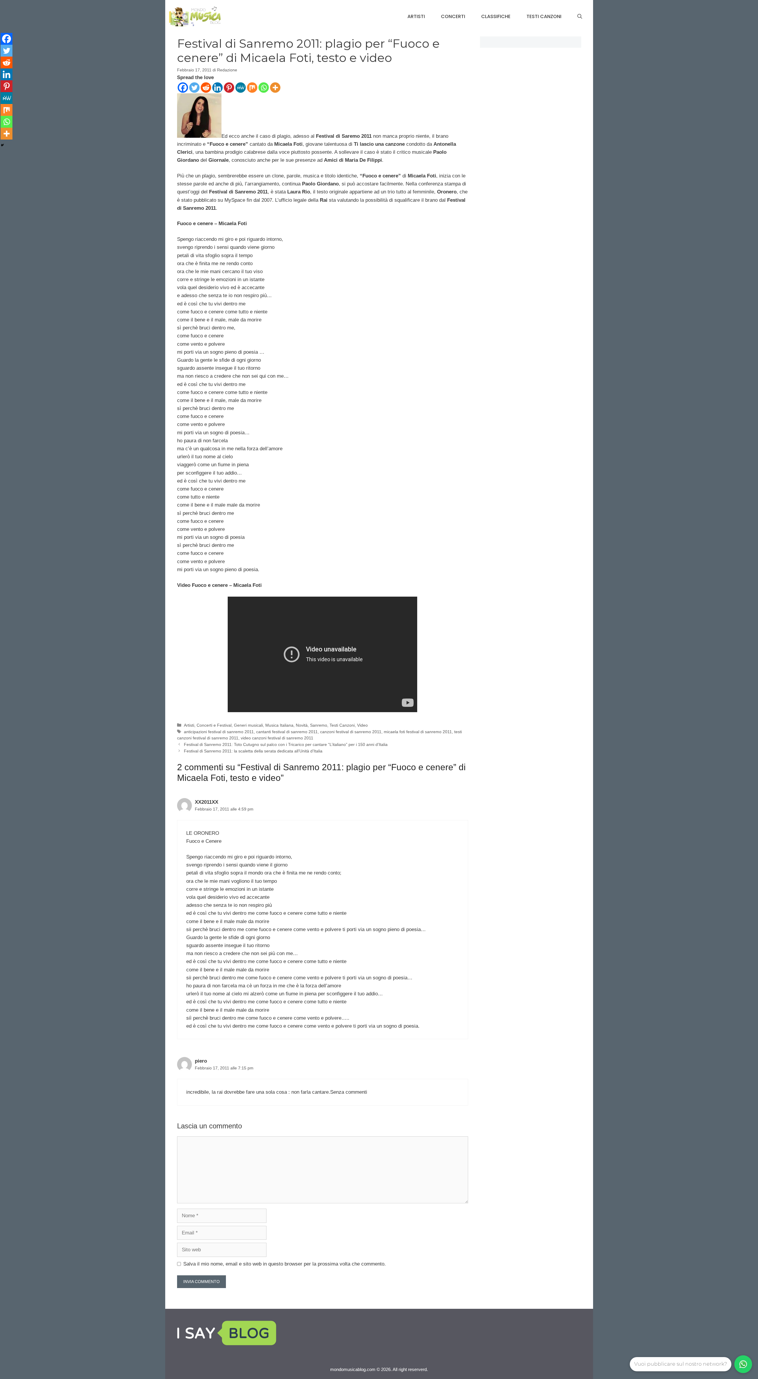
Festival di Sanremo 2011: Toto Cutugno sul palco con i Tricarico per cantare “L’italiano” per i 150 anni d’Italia (286, 744)
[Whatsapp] (263, 87)
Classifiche (495, 16)
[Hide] (2, 145)
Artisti (416, 16)
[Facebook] (183, 87)
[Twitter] (194, 87)
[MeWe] (240, 87)
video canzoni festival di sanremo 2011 (277, 738)
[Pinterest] (229, 87)
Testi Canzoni (543, 16)
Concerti (453, 16)
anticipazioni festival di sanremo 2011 (219, 731)
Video (362, 725)
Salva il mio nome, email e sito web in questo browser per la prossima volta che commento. (284, 1264)
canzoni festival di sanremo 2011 (350, 731)
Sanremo (318, 725)
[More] (275, 87)
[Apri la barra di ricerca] (579, 16)
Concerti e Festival (214, 725)
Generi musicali (248, 725)
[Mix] (252, 87)
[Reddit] (206, 87)
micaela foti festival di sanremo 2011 (418, 731)
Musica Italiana (279, 725)
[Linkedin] (217, 87)
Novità (302, 725)
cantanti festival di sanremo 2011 (287, 731)
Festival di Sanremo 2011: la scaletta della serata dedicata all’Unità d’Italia (253, 751)
